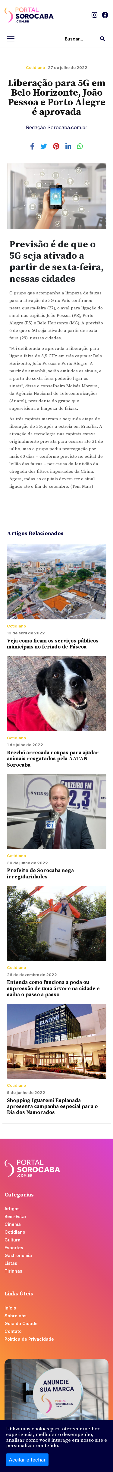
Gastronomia (18, 1255)
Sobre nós (16, 1315)
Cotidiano (35, 67)
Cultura (12, 1239)
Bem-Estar (16, 1216)
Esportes (14, 1247)
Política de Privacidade (29, 1339)
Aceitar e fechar (27, 1460)
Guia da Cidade (21, 1323)
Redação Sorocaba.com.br (56, 127)
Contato (13, 1331)
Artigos (12, 1208)
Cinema (13, 1224)
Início (10, 1307)
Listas (11, 1263)
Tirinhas (13, 1271)
